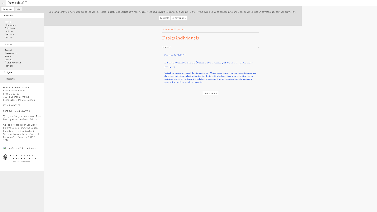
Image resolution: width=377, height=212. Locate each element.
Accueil (8, 50)
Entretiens (10, 28)
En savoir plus (179, 17)
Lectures (9, 31)
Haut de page (210, 93)
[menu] (3, 3)
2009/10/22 (180, 55)
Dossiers (9, 37)
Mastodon (10, 78)
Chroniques (10, 25)
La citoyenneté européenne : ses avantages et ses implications (209, 62)
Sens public (8, 9)
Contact (9, 59)
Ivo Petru (169, 67)
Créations (9, 34)
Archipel (9, 65)
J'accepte (164, 17)
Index (18, 9)
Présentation (11, 53)
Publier (8, 56)
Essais (8, 22)
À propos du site (13, 62)
